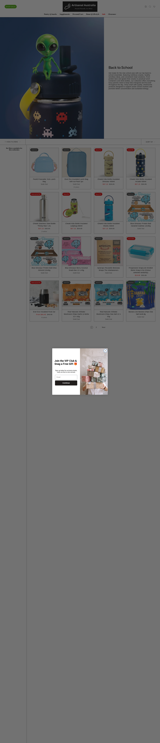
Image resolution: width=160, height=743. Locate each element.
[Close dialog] (105, 350)
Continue (66, 383)
